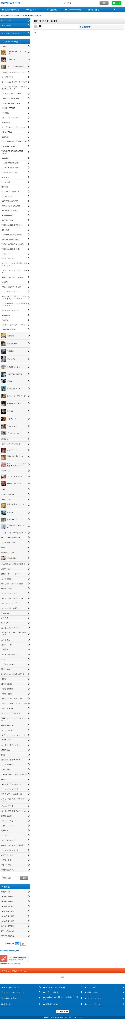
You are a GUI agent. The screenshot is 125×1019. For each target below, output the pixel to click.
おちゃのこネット (59, 1017)
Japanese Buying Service (10, 964)
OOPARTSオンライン (11, 3)
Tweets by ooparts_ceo (9, 951)
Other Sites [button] (63, 1011)
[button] (114, 9)
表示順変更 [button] (86, 27)
